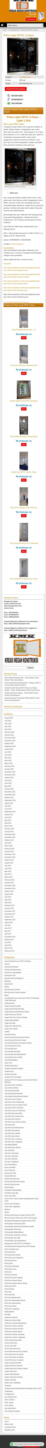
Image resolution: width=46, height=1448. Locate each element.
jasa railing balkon (11, 1060)
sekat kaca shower (11, 1317)
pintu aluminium (10, 1252)
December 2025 (10, 738)
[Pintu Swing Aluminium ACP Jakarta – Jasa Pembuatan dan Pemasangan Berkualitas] (24, 541)
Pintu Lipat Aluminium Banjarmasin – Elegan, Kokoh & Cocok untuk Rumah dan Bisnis (23, 684)
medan (7, 1212)
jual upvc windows (11, 1159)
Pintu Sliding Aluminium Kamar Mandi (23, 436)
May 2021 (8, 820)
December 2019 (10, 854)
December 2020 (10, 834)
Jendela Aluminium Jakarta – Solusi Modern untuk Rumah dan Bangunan (21, 694)
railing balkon (9, 1312)
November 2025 (10, 741)
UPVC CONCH (10, 1400)
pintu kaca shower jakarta (14, 1277)
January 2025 (9, 769)
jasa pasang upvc (11, 1049)
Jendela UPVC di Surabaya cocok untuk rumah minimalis (21, 1081)
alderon (7, 964)
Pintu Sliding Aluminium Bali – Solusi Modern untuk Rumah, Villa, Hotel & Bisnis (22, 679)
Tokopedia (7, 264)
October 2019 (9, 860)
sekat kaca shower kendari (14, 1329)
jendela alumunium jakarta (14, 1068)
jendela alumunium (11, 1066)
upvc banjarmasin (11, 1397)
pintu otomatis (9, 1289)
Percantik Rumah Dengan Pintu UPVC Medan (20, 1246)
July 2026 (8, 721)
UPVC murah (9, 1405)
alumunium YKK (10, 975)
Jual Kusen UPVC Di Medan (14, 1108)
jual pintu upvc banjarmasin (14, 1128)
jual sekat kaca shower (13, 1147)
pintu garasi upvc (11, 1269)
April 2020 (8, 843)
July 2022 (8, 806)
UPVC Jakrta (9, 1403)
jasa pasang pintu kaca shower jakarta (18, 1043)
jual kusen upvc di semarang (15, 1110)
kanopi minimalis (10, 1176)
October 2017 (9, 917)
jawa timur (8, 1063)
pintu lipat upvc (17, 302)
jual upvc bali (9, 1150)
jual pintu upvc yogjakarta (13, 1142)
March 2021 (9, 826)
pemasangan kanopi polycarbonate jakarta (19, 1226)
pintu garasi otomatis (12, 1266)
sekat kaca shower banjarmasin (15, 1323)
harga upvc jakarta (11, 1029)
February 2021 (9, 829)
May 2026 (8, 726)
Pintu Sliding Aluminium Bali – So (24, 330)
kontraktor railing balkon (13, 1190)
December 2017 (10, 911)
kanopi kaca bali (10, 1173)
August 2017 (9, 922)
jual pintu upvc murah (12, 1136)
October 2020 (9, 840)
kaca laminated (10, 1167)
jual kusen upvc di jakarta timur (16, 1105)
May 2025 (8, 758)
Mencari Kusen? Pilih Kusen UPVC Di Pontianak (21, 1218)
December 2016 (10, 937)
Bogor (7, 995)
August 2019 (9, 863)
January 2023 (9, 789)
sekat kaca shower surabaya (15, 1334)
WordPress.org (10, 1430)
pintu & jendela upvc (12, 1249)
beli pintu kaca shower (12, 989)
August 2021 (9, 814)
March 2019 (9, 877)
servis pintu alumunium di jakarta (16, 1351)
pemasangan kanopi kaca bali (15, 1223)
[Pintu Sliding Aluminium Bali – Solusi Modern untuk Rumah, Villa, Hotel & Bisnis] (24, 327)
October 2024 (9, 777)
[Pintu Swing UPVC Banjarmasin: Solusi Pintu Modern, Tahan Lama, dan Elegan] (24, 576)
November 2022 (10, 795)
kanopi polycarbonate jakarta (15, 1181)
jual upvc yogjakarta (12, 1162)
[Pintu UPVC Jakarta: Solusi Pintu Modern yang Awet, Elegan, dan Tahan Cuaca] (24, 505)
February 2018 (9, 905)
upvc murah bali (10, 1408)
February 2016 (9, 951)
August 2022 (9, 803)
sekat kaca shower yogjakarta (15, 1337)
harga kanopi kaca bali (13, 1006)
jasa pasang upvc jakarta (13, 1057)
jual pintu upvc (10, 1125)
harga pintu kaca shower (13, 1014)
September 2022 (10, 800)
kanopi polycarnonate (12, 1184)
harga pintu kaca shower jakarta (16, 1017)
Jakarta (7, 1032)
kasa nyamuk (9, 1187)
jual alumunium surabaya (13, 1085)
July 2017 (8, 925)
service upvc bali (10, 1346)
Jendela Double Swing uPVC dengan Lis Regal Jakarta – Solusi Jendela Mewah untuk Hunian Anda (22, 689)
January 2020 (9, 851)
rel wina (8, 1314)
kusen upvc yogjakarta (12, 1206)
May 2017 (8, 931)
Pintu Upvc (8, 1292)
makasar (7, 1209)
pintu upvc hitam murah (13, 1303)
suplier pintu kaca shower (13, 1366)
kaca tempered (10, 1170)
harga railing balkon (12, 1020)
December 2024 (10, 772)
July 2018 (8, 897)
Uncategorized (14, 30)
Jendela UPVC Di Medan (13, 1077)
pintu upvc (26, 302)
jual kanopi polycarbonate (14, 1093)
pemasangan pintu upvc (13, 1229)
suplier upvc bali (10, 1380)
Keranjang (31, 19)
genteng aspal (9, 1003)
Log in (7, 1421)
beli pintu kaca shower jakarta (15, 992)
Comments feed (10, 1427)
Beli (23, 338)
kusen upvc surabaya (12, 1204)
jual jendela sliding (11, 1088)
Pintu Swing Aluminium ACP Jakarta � (24, 543)
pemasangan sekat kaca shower (16, 1235)
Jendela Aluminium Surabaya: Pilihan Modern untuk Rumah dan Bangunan (22, 699)
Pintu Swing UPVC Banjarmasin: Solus (24, 579)
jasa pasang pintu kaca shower (15, 1040)
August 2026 (9, 718)
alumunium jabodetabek (13, 972)
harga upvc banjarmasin (13, 1026)
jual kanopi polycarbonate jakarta (16, 1096)
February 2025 (9, 766)
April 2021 (8, 823)
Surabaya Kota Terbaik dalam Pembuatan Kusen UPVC (23, 1388)
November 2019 (10, 857)
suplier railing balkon (12, 1374)
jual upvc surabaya (11, 1156)
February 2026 (9, 732)
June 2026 (8, 723)
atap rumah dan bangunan (14, 978)
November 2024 (10, 775)
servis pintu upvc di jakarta (14, 1360)
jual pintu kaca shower (12, 1119)
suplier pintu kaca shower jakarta (16, 1368)
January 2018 (9, 908)
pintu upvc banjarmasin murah (15, 1300)
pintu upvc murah (10, 1306)
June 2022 (8, 809)
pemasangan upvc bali (12, 1238)
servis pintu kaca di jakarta (14, 1354)
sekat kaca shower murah (13, 1331)
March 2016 (9, 948)
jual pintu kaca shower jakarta (15, 1122)
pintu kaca (8, 1272)
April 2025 (8, 760)
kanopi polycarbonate (12, 1179)
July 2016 (8, 942)
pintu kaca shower (11, 1275)
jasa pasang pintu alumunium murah (17, 1037)
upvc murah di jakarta (12, 1411)
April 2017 (8, 934)
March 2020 (9, 846)
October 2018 (9, 891)
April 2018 (8, 903)
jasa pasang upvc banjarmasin (15, 1054)
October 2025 (9, 743)
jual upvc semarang (12, 1153)
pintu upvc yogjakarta (12, 1309)
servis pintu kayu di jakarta (14, 1357)
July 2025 (8, 752)
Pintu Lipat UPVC (10, 1286)
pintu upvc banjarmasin (13, 1297)
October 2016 (9, 939)
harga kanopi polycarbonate (14, 1009)
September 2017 (10, 920)
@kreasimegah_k (18, 244)
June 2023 (8, 783)
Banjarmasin (9, 984)
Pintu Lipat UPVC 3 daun (19, 35)
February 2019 (9, 880)
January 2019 (9, 883)
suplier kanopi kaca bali (13, 1363)
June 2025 (8, 755)
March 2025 (9, 763)
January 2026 (9, 735)
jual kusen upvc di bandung (14, 1102)
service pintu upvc (11, 1343)
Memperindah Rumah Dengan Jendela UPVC (20, 1215)
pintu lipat (9, 302)
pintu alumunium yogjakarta (14, 1258)
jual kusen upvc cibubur (13, 1099)
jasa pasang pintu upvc (13, 1046)
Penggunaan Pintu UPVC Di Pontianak (18, 1243)
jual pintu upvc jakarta (12, 1133)
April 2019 (8, 874)
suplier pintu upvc (11, 1371)
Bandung (8, 981)
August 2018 (9, 894)
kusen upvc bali (10, 1196)
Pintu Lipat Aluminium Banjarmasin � (23, 365)
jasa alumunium (10, 1034)
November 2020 (10, 837)
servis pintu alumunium (12, 1349)
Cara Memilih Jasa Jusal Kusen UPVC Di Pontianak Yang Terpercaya (22, 999)
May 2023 (8, 786)
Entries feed (9, 1424)
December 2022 (10, 792)
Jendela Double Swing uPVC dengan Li (24, 401)
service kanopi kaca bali (13, 1340)
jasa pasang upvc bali (12, 1051)
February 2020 (9, 849)
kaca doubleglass (11, 1164)
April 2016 (8, 945)
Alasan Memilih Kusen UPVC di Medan (18, 961)
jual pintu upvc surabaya (13, 1139)
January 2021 (9, 831)
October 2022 (9, 797)
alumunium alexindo (11, 967)
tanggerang (9, 1391)
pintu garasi (9, 1263)
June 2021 (8, 817)
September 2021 (10, 812)
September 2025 (10, 746)
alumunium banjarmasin (13, 970)
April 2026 (8, 729)
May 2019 (8, 871)
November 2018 (10, 888)
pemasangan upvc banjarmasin (15, 1241)
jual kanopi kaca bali (12, 1091)
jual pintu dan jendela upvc (14, 1116)
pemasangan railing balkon (14, 1232)
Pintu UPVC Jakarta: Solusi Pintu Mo (23, 508)
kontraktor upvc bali (11, 1193)
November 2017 (10, 914)
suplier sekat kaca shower (14, 1377)
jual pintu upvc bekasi (12, 1130)
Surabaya (8, 1385)
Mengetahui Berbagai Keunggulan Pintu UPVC (20, 1221)
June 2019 (8, 868)
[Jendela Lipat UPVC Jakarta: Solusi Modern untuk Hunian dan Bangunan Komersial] (24, 470)
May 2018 (8, 900)
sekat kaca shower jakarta (14, 1326)
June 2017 (8, 928)
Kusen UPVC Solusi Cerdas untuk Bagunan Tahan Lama (22, 1200)
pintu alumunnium (11, 1260)
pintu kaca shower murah (13, 1280)
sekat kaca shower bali (13, 1320)
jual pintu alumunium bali (13, 1113)
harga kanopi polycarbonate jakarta (17, 1012)
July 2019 (8, 866)
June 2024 (8, 780)
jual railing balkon (11, 1145)
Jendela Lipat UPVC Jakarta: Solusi (23, 472)
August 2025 (9, 749)
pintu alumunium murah (12, 1255)
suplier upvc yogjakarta (13, 1383)
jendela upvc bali (11, 1074)
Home (5, 30)
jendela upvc (9, 1071)
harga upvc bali (10, 1023)
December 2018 (10, 885)
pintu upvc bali (10, 1295)
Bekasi (7, 987)
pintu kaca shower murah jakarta (16, 1283)
